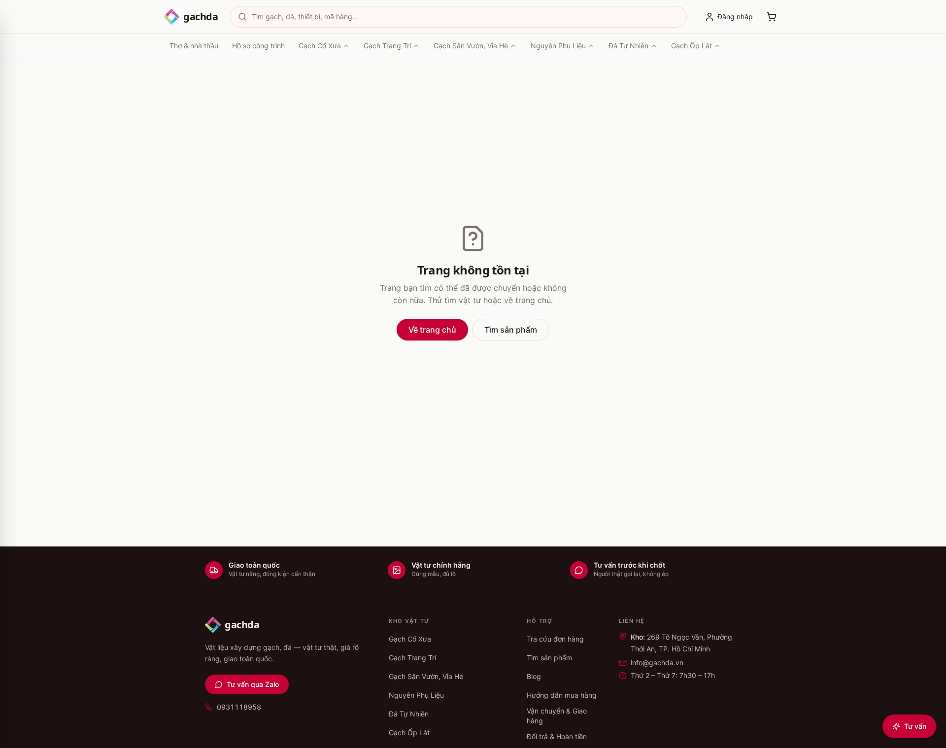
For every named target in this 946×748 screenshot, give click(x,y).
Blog (534, 676)
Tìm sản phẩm (510, 330)
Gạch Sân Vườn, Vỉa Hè (471, 45)
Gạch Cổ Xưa (320, 45)
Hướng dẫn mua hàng (562, 695)
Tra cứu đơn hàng (555, 639)
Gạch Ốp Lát (691, 45)
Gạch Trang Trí (387, 45)
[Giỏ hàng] (771, 17)
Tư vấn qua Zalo (253, 684)
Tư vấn (915, 726)
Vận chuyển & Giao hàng (557, 716)
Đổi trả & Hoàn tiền (557, 736)
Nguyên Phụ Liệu (558, 45)
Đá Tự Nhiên (628, 45)
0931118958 (239, 707)
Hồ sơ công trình (258, 45)
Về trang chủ (432, 330)
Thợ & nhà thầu (193, 45)
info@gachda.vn (657, 662)
